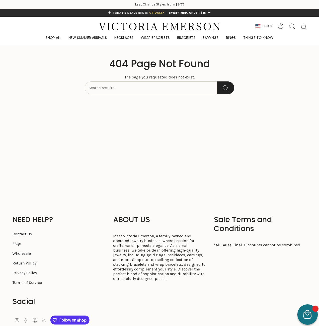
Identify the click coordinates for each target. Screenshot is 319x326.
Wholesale (21, 253)
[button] (258, 38)
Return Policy (24, 263)
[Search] (225, 87)
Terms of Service (27, 282)
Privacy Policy (24, 272)
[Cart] (303, 26)
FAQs (16, 243)
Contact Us (22, 234)
